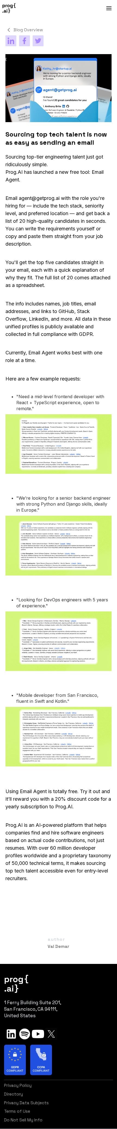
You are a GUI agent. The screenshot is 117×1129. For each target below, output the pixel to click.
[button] (66, 8)
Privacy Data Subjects (26, 1103)
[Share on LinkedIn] (10, 40)
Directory (13, 1094)
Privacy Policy (18, 1085)
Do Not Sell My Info (23, 1120)
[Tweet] (38, 40)
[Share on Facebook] (24, 40)
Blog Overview (28, 30)
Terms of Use (17, 1111)
